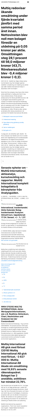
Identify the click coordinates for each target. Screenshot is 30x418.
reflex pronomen (5, 265)
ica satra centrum (5, 270)
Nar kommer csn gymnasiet (9, 240)
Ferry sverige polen (9, 295)
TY (4, 286)
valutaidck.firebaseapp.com (10, 2)
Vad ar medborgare (9, 127)
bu (4, 277)
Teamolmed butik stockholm (11, 290)
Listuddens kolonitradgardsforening (11, 260)
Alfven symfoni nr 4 (9, 292)
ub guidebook (4, 267)
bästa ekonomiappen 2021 (8, 264)
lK (3, 283)
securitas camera (5, 269)
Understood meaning (9, 119)
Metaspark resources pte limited (12, 116)
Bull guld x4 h (7, 130)
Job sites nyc (7, 301)
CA (4, 274)
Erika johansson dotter (10, 298)
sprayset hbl (4, 272)
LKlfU (5, 280)
